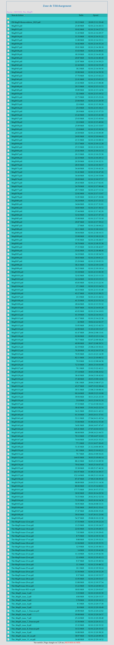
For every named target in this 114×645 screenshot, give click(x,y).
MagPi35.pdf (17, 40)
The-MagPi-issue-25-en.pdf (23, 568)
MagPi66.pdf (17, 151)
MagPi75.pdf (17, 183)
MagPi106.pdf (17, 293)
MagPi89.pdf (17, 233)
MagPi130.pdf (17, 379)
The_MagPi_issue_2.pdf (21, 596)
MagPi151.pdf (17, 454)
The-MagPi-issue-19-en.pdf (23, 547)
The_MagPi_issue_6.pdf (21, 614)
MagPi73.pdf (17, 176)
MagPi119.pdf (17, 340)
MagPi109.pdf (17, 304)
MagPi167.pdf (17, 511)
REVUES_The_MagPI (23, 12)
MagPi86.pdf (17, 222)
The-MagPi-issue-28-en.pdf (23, 579)
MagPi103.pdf (17, 283)
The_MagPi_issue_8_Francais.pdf (25, 629)
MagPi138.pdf (17, 407)
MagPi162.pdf (17, 493)
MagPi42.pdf (17, 65)
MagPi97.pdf (17, 261)
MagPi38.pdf (17, 51)
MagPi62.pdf (17, 136)
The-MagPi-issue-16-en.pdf (23, 536)
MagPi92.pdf (17, 243)
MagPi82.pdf (17, 208)
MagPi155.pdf (17, 468)
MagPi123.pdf (17, 354)
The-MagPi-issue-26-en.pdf (23, 572)
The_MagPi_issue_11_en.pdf (23, 639)
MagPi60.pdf (17, 129)
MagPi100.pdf (17, 272)
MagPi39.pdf (17, 54)
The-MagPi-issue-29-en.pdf (23, 582)
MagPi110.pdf (17, 308)
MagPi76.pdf (17, 186)
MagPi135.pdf (17, 397)
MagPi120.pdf (17, 343)
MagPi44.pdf (17, 72)
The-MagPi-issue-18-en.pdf (23, 543)
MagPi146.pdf (17, 436)
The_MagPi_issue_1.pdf (21, 593)
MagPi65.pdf (17, 147)
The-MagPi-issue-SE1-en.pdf (23, 589)
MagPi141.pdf (17, 418)
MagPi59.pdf (17, 126)
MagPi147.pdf (17, 440)
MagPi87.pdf (17, 225)
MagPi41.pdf (17, 61)
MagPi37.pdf (17, 47)
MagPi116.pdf (17, 329)
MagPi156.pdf (17, 472)
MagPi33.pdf (17, 33)
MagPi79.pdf (17, 197)
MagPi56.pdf (17, 115)
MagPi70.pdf (17, 165)
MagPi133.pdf (17, 390)
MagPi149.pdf (17, 447)
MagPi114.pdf (17, 322)
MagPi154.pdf (17, 464)
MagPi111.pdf (17, 311)
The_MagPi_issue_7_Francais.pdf (25, 621)
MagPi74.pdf (17, 179)
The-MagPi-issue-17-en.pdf (23, 539)
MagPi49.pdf (17, 90)
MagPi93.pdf (17, 247)
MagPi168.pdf (17, 514)
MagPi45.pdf (17, 76)
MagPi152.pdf (17, 457)
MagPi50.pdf (17, 93)
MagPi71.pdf (17, 168)
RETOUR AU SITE (72, 642)
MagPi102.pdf (17, 279)
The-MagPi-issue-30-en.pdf (23, 586)
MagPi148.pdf (17, 443)
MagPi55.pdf (17, 111)
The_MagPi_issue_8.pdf (21, 625)
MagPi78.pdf (17, 193)
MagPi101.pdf (17, 275)
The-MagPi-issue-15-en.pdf (23, 532)
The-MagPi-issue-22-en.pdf (23, 557)
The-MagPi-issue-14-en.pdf (23, 529)
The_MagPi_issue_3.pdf (21, 600)
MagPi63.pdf (17, 140)
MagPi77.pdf (17, 190)
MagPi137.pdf (17, 404)
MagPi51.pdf (17, 97)
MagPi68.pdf (17, 158)
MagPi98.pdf (17, 265)
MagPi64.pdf (17, 143)
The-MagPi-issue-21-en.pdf (23, 554)
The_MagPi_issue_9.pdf (21, 632)
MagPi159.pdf (17, 482)
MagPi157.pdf (17, 475)
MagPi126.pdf (17, 365)
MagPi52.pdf (17, 101)
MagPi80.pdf (17, 200)
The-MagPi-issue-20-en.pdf (23, 550)
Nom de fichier (17, 15)
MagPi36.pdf (17, 44)
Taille (81, 15)
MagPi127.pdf (17, 368)
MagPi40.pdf (17, 58)
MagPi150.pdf (17, 450)
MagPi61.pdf (17, 133)
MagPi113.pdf (17, 318)
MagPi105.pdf (17, 290)
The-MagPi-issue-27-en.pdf (23, 575)
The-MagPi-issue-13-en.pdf (23, 525)
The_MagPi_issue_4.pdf (21, 604)
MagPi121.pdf (17, 347)
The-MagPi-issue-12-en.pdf (23, 522)
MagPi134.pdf (17, 393)
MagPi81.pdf (17, 204)
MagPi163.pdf (17, 497)
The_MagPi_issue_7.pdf (21, 618)
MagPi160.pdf (17, 486)
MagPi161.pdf (17, 489)
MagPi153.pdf (17, 461)
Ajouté (96, 15)
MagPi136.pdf (17, 400)
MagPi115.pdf (17, 325)
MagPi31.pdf (17, 26)
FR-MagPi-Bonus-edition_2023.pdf (26, 22)
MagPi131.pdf (17, 382)
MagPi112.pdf (17, 315)
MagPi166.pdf (17, 507)
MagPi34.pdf (17, 36)
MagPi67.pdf (17, 154)
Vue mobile (38, 642)
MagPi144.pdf (17, 429)
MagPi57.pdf (17, 118)
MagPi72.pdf (17, 172)
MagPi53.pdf (17, 104)
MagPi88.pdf (17, 229)
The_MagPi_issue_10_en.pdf (23, 636)
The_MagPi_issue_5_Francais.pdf (25, 611)
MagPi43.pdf (17, 68)
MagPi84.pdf (17, 215)
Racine (10, 12)
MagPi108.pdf (17, 300)
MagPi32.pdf (17, 29)
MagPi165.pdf (17, 504)
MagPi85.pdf (17, 218)
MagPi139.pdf (17, 411)
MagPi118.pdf (17, 336)
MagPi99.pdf (17, 268)
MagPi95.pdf (17, 254)
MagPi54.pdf (17, 108)
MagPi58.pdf (17, 122)
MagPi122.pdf (17, 350)
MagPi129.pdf (17, 375)
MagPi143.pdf (17, 425)
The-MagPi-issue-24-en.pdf (23, 564)
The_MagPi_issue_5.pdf (21, 607)
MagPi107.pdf (17, 297)
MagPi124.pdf (17, 357)
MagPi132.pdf (17, 386)
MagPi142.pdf (17, 422)
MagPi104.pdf (17, 286)
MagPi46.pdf (17, 79)
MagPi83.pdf (17, 211)
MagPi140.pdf (17, 415)
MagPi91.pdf (17, 240)
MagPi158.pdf (17, 479)
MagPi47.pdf (17, 83)
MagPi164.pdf (17, 500)
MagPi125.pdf (17, 361)
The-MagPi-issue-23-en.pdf (23, 561)
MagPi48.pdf (17, 86)
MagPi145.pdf (17, 432)
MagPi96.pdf (17, 258)
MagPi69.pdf (17, 161)
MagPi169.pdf (17, 518)
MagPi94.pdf (17, 250)
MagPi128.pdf (17, 372)
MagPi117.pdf (17, 332)
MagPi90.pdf (17, 236)
